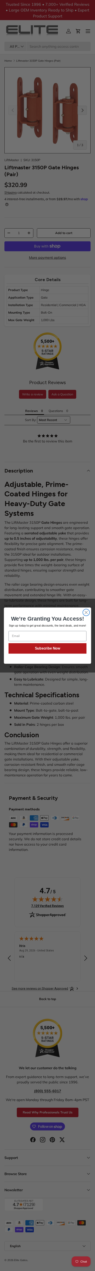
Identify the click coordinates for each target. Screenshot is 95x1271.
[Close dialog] (86, 612)
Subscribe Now (47, 648)
